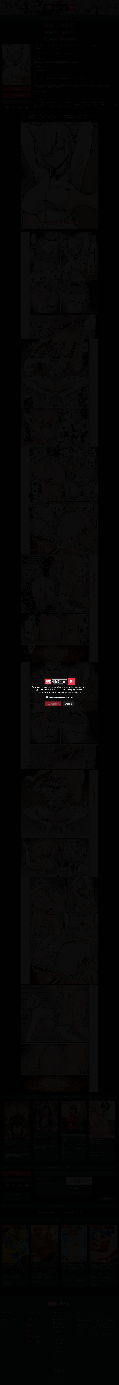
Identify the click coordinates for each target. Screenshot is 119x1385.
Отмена (68, 704)
